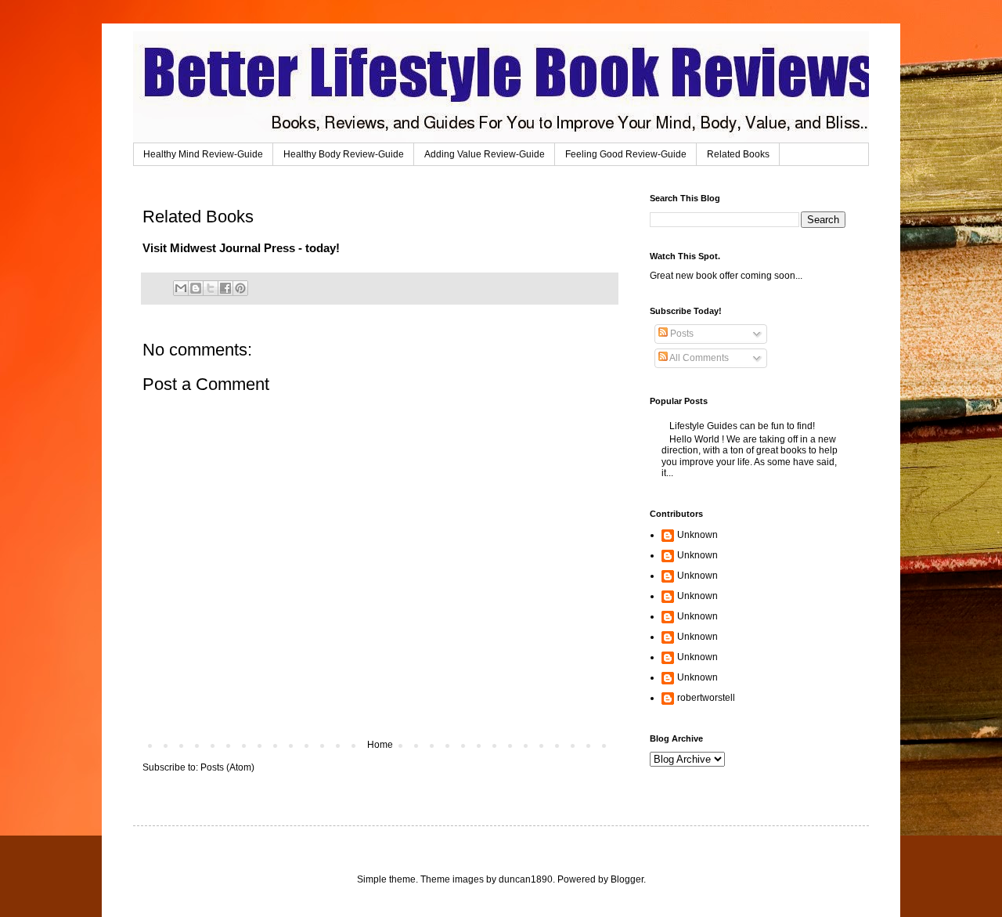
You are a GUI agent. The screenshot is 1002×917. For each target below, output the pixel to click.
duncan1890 (526, 879)
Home (380, 744)
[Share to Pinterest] (240, 288)
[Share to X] (210, 288)
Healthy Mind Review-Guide (203, 154)
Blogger (627, 879)
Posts (681, 333)
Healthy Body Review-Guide (343, 154)
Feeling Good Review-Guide (626, 154)
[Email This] (181, 288)
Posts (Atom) (227, 767)
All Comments (698, 357)
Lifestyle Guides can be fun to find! (742, 426)
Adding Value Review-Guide (484, 154)
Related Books (738, 154)
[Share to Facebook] (225, 288)
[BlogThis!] (196, 288)
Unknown (697, 534)
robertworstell (706, 697)
